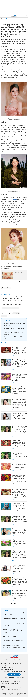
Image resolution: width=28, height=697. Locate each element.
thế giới (11, 336)
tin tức (11, 323)
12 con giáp (16, 313)
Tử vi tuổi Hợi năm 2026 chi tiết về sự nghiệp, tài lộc (19, 274)
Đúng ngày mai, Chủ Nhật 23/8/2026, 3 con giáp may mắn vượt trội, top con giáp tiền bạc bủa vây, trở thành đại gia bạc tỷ (19, 390)
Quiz (6, 19)
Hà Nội (2, 680)
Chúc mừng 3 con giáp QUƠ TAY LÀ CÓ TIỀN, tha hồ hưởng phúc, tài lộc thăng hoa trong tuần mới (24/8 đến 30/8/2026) (19, 377)
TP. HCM (3, 686)
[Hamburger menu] (2, 16)
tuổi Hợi (4, 316)
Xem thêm (14, 604)
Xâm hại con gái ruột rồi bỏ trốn (10, 636)
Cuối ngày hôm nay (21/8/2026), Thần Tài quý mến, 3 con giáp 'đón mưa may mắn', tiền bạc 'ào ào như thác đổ (18, 444)
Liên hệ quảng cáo (14, 674)
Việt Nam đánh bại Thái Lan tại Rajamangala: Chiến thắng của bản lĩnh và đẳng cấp (13, 631)
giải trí (20, 332)
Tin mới (5, 610)
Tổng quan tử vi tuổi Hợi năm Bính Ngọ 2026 (14, 300)
